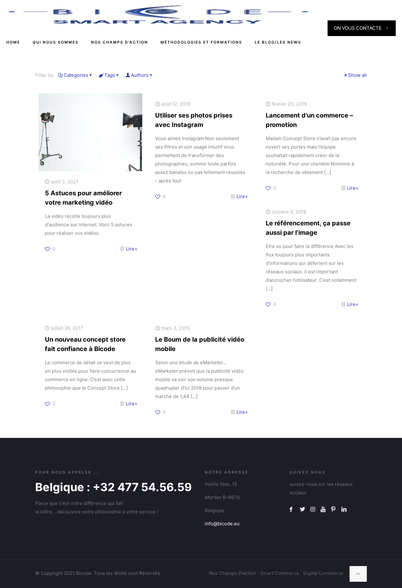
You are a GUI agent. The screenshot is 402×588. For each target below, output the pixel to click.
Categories (76, 75)
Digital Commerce (323, 573)
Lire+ (132, 249)
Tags (109, 75)
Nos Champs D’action (232, 573)
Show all (357, 75)
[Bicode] (158, 14)
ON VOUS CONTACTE (358, 28)
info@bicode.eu (222, 524)
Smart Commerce (279, 573)
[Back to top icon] (358, 574)
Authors (140, 75)
